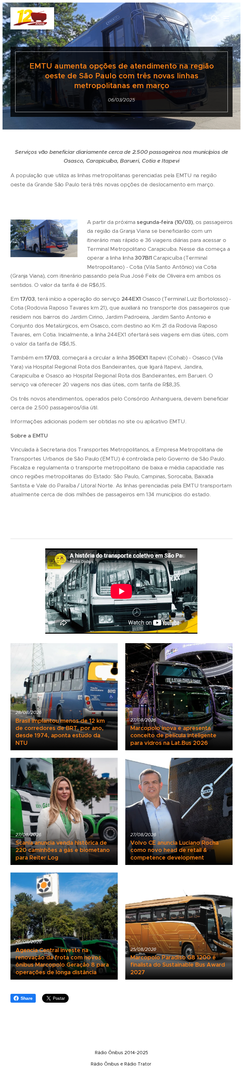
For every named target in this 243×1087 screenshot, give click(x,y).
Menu (226, 18)
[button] (213, 18)
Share (27, 998)
